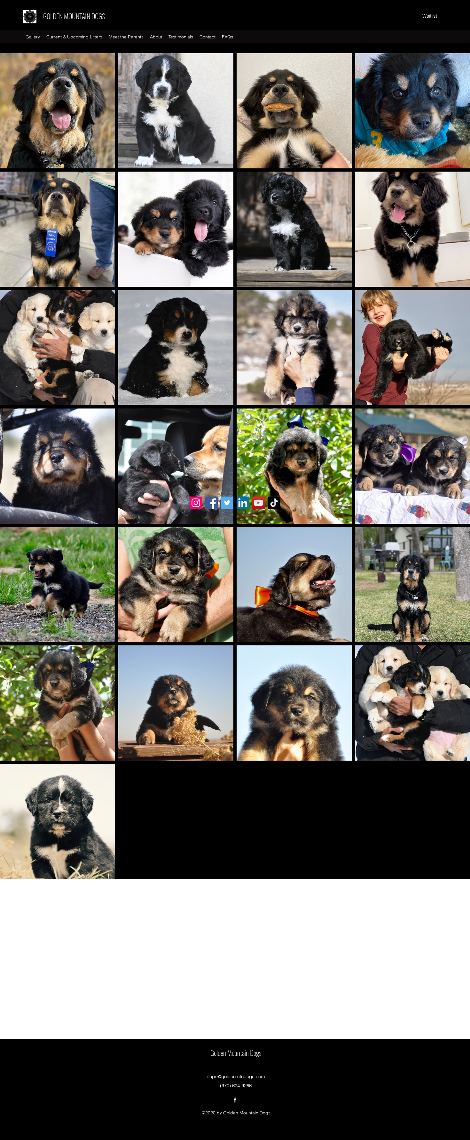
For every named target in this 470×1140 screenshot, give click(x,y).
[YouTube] (258, 503)
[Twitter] (227, 503)
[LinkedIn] (243, 503)
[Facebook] (211, 503)
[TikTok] (274, 503)
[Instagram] (196, 503)
